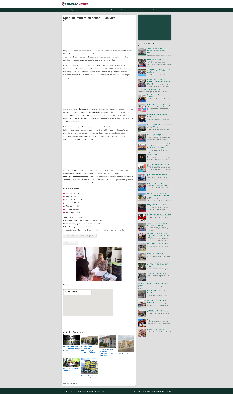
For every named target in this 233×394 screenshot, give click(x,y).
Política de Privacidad (163, 391)
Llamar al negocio (71, 243)
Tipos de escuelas (77, 10)
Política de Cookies (148, 391)
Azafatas (114, 10)
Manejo (136, 10)
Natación (146, 10)
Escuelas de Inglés (71, 383)
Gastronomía (125, 10)
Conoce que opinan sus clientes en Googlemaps (80, 236)
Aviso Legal (136, 391)
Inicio (65, 10)
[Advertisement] (98, 36)
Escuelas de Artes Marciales (97, 10)
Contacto (156, 10)
